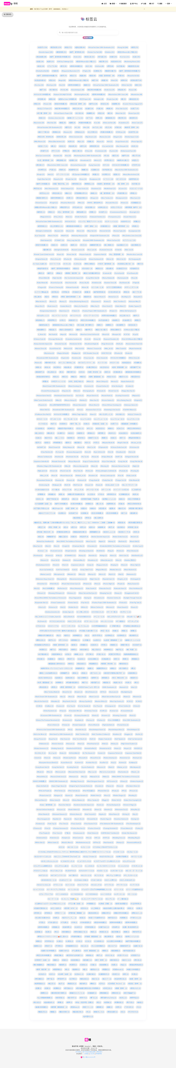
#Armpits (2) (78, 692)
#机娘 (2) (65, 960)
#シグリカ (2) (134, 885)
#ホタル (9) (67, 264)
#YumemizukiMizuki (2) (134, 842)
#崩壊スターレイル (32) (75, 118)
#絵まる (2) (95, 979)
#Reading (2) (132, 795)
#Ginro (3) (113, 555)
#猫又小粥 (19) (77, 151)
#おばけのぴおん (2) (106, 857)
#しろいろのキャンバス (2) (106, 866)
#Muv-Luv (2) (92, 772)
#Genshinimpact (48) (77, 90)
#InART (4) (119, 457)
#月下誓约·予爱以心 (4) (41, 508)
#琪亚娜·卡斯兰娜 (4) (135, 508)
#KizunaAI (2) (83, 758)
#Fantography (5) (88, 391)
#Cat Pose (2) (98, 706)
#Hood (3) (56, 565)
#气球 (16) (52, 170)
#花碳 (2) (47, 988)
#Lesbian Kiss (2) (91, 762)
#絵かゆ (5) (48, 438)
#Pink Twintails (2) (74, 791)
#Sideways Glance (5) (131, 405)
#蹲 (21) (53, 146)
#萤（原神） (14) (123, 184)
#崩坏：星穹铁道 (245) (77, 52)
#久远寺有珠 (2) (136, 904)
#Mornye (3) (92, 574)
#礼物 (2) (134, 974)
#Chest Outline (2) (124, 706)
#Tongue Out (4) (121, 480)
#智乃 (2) (99, 955)
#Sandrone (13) (96, 189)
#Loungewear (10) (134, 231)
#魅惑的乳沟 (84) (133, 66)
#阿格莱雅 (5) (57, 443)
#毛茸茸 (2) (73, 965)
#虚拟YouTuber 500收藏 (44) (67, 99)
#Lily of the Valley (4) (108, 461)
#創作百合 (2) (112, 918)
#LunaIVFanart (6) (55, 348)
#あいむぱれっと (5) (106, 414)
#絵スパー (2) (106, 979)
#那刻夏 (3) (105, 678)
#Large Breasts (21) (122, 141)
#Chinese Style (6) (39, 339)
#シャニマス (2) (39, 889)
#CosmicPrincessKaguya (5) (50, 391)
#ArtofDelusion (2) (91, 692)
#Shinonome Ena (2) (121, 809)
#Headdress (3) (92, 560)
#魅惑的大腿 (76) (110, 71)
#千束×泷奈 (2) (53, 922)
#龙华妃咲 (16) (107, 170)
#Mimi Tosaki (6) (121, 348)
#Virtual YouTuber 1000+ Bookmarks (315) (101, 47)
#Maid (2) (111, 767)
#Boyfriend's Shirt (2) (69, 701)
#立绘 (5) (38, 438)
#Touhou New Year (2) (78, 828)
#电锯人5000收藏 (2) (133, 969)
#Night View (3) (94, 579)
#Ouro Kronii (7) (107, 306)
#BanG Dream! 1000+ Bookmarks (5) (54, 386)
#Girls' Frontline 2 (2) (82, 734)
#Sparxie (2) (67, 819)
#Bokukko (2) (55, 701)
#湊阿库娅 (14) (76, 184)
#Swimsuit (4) (82, 480)
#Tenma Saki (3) (73, 602)
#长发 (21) (62, 146)
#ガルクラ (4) (67, 490)
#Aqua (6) (63, 334)
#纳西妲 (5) (70, 438)
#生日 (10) (83, 245)
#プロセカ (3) (40, 626)
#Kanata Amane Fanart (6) (134, 344)
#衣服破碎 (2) (92, 993)
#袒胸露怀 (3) (64, 673)
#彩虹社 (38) (105, 104)
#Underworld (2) (42, 838)
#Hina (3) (118, 560)
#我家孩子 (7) (73, 320)
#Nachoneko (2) (123, 772)
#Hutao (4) (95, 457)
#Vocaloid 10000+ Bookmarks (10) (93, 240)
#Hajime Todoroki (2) (105, 739)
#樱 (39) (123, 99)
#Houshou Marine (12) (68, 203)
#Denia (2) (95, 715)
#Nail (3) (120, 574)
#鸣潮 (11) (135, 226)
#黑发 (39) (37, 104)
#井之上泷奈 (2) (56, 908)
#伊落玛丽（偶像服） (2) (77, 913)
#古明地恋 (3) (109, 635)
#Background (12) (121, 198)
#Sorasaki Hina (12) (112, 203)
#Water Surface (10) (113, 240)
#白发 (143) (136, 57)
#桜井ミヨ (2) (126, 960)
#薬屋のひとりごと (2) (76, 993)
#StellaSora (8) (96, 283)
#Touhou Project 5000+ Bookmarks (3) (104, 602)
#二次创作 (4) (136, 490)
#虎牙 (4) (74, 527)
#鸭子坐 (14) (38, 189)
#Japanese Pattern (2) (115, 753)
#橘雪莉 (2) (62, 965)
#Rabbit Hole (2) (96, 795)
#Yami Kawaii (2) (108, 842)
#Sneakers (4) (93, 475)
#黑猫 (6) (45, 381)
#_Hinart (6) (42, 334)
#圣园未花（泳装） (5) (100, 424)
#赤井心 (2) (123, 998)
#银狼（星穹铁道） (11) (121, 226)
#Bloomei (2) (137, 697)
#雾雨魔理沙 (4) (95, 532)
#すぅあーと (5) (55, 419)
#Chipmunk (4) (103, 447)
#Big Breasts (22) (90, 137)
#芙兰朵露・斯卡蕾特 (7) (85, 325)
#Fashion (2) (101, 720)
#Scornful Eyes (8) (56, 283)
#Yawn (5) (93, 414)
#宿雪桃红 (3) (75, 640)
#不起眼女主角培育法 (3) (132, 626)
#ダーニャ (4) (106, 490)
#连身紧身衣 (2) (49, 1002)
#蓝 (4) (66, 527)
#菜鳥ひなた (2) (135, 988)
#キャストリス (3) (107, 621)
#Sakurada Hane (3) (120, 588)
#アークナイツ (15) (63, 174)
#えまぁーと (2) (132, 852)
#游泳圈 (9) (109, 268)
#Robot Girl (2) (116, 800)
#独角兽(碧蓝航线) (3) (131, 654)
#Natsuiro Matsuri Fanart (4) (120, 466)
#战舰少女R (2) (64, 951)
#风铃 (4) (136, 532)
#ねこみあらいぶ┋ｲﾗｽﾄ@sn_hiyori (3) (47, 617)
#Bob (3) (48, 546)
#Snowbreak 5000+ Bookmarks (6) (47, 358)
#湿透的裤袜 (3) (57, 654)
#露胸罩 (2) (99, 1007)
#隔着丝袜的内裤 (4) (79, 532)
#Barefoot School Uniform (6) (89, 334)
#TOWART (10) (59, 240)
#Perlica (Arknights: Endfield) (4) (106, 471)
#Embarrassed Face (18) (128, 151)
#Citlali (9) (118, 250)
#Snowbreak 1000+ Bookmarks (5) (63, 410)
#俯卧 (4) (61, 494)
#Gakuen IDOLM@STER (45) (62, 94)
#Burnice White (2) (101, 701)
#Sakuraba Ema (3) (105, 588)
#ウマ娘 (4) (55, 490)
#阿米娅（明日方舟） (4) (45, 532)
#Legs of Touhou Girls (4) (91, 461)
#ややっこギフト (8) (131, 287)
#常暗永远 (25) (79, 132)
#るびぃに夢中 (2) (111, 880)
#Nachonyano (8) (122, 278)
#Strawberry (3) (99, 598)
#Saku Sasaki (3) (91, 588)
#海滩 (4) (93, 508)
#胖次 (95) (63, 66)
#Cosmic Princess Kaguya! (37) (132, 104)
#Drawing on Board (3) (86, 551)
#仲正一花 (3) (105, 631)
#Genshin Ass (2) (81, 730)
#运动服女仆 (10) (122, 245)
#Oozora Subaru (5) (108, 400)
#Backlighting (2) (126, 692)
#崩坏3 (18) (125, 156)
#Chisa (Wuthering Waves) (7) (79, 301)
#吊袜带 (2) (115, 927)
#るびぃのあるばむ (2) (127, 880)
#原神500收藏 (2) (43, 927)
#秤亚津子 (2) (61, 979)
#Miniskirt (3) (71, 574)
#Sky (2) (135, 814)
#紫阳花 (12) (41, 212)
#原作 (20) (83, 146)
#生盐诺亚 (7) (127, 320)
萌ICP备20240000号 (89, 1057)
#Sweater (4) (59, 480)
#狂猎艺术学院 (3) (114, 654)
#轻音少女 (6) (111, 377)
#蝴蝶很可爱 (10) (95, 245)
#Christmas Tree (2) (91, 711)
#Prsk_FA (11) (58, 217)
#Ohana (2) (123, 781)
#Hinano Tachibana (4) (45, 457)
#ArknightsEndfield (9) (61, 250)
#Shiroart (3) (41, 593)
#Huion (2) (117, 748)
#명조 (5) (87, 443)
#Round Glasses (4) (66, 475)
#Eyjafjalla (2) (79, 720)
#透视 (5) (47, 443)
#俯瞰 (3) (133, 631)
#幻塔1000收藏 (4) (76, 504)
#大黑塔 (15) (106, 174)
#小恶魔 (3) (86, 640)
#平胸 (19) (66, 151)
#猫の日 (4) (121, 508)
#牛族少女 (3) (101, 654)
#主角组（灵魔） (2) (105, 904)
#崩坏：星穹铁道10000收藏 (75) (129, 71)
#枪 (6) (61, 372)
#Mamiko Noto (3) (115, 570)
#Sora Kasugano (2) (43, 819)
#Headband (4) (120, 452)
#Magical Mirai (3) (101, 570)
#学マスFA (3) (63, 640)
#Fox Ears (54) (39, 85)
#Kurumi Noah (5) (107, 395)
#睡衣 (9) (41, 273)
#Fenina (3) (120, 551)
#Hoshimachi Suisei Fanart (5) (63, 395)
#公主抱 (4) (91, 494)
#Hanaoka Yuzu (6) (60, 344)
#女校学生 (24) (133, 132)
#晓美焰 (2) (89, 955)
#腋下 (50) (43, 90)
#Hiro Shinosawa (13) (51, 189)
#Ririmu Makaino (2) (78, 800)
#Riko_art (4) (44, 475)
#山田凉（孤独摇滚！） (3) (113, 640)
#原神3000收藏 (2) (131, 922)
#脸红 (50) (138, 85)
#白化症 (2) (42, 974)
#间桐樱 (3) (59, 682)
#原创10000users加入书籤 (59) (78, 80)
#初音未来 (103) (116, 61)
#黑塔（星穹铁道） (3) (67, 687)
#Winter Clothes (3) (97, 607)
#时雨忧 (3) (43, 650)
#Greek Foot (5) (113, 391)
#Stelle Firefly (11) (81, 217)
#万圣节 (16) (136, 165)
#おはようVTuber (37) (44, 109)
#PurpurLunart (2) (45, 795)
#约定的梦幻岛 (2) (120, 979)
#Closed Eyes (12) (41, 203)
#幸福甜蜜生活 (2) (72, 946)
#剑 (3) (87, 635)
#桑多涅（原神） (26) (132, 127)
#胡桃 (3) (113, 668)
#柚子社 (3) (119, 650)
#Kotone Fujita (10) (119, 231)
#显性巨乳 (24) (61, 137)
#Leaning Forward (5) (122, 395)
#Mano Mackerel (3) (130, 570)
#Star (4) (120, 475)
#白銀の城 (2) (91, 974)
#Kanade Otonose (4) (58, 461)
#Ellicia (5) (77, 391)
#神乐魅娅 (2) (39, 979)
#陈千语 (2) (130, 1002)
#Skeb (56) (114, 80)
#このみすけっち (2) (67, 861)
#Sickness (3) (71, 593)
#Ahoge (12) (94, 198)
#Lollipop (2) (133, 762)
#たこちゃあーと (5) (70, 419)
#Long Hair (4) (122, 461)
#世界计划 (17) (109, 160)
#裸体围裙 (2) (104, 993)
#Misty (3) (82, 574)
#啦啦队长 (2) (103, 932)
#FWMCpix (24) (120, 132)
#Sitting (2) (125, 814)
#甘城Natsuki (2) (118, 969)
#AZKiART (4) (41, 447)
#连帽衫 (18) (73, 160)
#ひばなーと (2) (102, 871)
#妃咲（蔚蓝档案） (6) (119, 367)
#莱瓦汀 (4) (41, 527)
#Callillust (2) (49, 706)
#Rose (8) (134, 278)
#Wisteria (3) (110, 607)
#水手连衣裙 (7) (104, 320)
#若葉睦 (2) (57, 988)
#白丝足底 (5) (123, 433)
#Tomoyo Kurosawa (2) (60, 828)
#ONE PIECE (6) (106, 353)
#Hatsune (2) (70, 744)
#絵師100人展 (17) (123, 160)
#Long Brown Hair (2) (42, 767)
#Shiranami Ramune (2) (59, 814)
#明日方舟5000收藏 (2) (43, 955)
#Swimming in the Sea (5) (112, 410)
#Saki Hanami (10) (46, 240)
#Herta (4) (132, 452)
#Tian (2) (47, 828)
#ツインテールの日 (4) (121, 490)
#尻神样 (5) (51, 428)
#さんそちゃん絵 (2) (61, 866)
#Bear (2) (71, 697)
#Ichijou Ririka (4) (107, 457)
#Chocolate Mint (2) (75, 711)
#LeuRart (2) (104, 762)
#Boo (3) (56, 546)
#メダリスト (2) (119, 894)
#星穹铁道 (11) (42, 226)
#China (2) (136, 706)
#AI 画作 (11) (103, 212)
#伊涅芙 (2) (37, 913)
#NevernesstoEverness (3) (78, 579)
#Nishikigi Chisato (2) (77, 781)
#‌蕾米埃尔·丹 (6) (50, 363)
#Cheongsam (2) (110, 706)
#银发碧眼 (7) (41, 330)
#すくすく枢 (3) (112, 612)
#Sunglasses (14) (95, 179)
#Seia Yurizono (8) (70, 283)
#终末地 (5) (81, 438)
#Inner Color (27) (137, 123)
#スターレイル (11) (111, 221)
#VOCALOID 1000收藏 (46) (42, 94)
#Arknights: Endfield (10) (43, 231)
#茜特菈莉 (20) (94, 146)
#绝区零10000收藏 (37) (62, 109)
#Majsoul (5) (136, 395)
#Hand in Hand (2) (57, 744)
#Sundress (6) (76, 358)
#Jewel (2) (38, 758)
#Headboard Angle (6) (91, 344)
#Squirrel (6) (65, 358)
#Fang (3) (110, 551)
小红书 (92, 1054)
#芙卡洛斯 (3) (123, 668)
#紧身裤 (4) (133, 513)
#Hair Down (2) (65, 739)
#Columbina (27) (124, 123)
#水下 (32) (89, 118)
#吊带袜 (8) (65, 292)
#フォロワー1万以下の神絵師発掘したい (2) (96, 889)
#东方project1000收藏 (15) (80, 174)
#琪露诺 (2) (105, 969)
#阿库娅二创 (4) (133, 527)
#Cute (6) (87, 339)
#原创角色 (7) (40, 320)
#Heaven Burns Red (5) (43, 395)
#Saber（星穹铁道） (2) (48, 805)
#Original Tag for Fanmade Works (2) (80, 786)
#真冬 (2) (125, 974)
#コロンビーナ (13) (136, 189)
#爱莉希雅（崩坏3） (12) (133, 207)
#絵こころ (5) (59, 438)
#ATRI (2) (103, 692)
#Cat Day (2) (71, 706)
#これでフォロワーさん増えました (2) (107, 861)
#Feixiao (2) (65, 725)
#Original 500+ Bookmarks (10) (99, 236)
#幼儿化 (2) (84, 946)
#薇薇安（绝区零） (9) (72, 273)
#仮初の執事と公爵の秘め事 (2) (113, 908)
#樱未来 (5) (50, 433)
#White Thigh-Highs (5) (79, 414)
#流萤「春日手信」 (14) (60, 184)
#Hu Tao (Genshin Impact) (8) (74, 278)
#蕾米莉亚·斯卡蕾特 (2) (58, 993)
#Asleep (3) (111, 541)
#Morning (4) (104, 466)
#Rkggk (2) (105, 800)
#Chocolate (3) (92, 546)
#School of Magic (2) (129, 805)
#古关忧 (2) (78, 927)
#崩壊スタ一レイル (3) (132, 640)
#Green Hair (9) (71, 254)
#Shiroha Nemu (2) (75, 814)
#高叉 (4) (40, 537)
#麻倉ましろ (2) (99, 1012)
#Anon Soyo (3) (91, 541)
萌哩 (16, 3)
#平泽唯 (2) (59, 946)
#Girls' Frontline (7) (120, 301)
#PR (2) (124, 791)
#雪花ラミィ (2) (88, 1007)
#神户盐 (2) (50, 979)
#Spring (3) (87, 598)
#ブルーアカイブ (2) (46, 894)
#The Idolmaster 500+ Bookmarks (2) (111, 824)
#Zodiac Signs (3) (68, 612)
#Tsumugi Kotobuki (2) (110, 828)
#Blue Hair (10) (91, 231)
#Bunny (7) (62, 301)
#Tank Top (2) (52, 824)
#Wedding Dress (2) (119, 838)
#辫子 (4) (111, 527)
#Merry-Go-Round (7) (80, 306)
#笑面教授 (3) (93, 664)
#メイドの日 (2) (106, 894)
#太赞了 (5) (114, 424)
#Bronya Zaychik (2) (85, 701)
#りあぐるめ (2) (96, 880)
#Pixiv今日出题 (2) (89, 791)
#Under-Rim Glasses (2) (129, 833)
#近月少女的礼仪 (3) (45, 678)
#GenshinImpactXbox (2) (116, 730)
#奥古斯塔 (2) (108, 937)
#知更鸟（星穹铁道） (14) (105, 184)
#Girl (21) (109, 141)
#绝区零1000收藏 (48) (94, 90)
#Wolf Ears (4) (77, 485)
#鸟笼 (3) (128, 682)
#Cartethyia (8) (119, 273)
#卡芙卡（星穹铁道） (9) (106, 264)
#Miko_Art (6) (108, 348)
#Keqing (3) (114, 565)
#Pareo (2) (120, 786)
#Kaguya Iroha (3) (102, 565)
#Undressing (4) (44, 485)
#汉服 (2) (93, 965)
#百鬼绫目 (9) (134, 268)
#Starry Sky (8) (84, 283)
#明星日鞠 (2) (58, 955)
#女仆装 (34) (79, 113)
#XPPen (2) (96, 842)
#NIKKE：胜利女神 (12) (94, 203)
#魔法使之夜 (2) (78, 1012)
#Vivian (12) (124, 203)
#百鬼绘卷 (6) (117, 372)
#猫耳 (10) (73, 245)
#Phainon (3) (87, 584)
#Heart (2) (81, 744)
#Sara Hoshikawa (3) (135, 588)
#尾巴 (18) (115, 156)
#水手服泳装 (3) (43, 654)
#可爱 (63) (121, 76)
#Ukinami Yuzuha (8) (72, 287)
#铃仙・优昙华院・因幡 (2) (84, 1002)
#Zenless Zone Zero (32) (56, 118)
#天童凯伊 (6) (78, 367)
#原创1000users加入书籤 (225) (127, 52)
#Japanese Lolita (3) (77, 565)
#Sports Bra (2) (79, 819)
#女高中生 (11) (125, 221)
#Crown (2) (67, 715)
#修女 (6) (47, 367)
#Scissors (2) (61, 809)
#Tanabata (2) (40, 824)
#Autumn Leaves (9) (78, 250)
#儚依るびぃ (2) (137, 913)
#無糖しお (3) (78, 654)
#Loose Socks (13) (82, 189)
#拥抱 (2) (105, 951)
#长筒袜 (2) (107, 1002)
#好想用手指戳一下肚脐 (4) (90, 499)
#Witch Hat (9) (121, 259)
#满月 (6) (107, 372)
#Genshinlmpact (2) (133, 730)
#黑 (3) (136, 682)
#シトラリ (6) (102, 363)
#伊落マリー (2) (60, 913)
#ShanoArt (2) (87, 809)
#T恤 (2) (67, 833)
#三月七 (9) (77, 264)
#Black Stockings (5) (74, 386)
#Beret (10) (80, 231)
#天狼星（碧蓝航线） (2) (93, 937)
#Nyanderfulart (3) (108, 579)
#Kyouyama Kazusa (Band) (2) (48, 762)
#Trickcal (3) (123, 602)
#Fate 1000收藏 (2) (114, 720)
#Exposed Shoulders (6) (111, 339)
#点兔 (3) (68, 654)
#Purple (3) (121, 584)
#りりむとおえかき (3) (57, 621)
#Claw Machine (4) (46, 452)
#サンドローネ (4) (92, 490)
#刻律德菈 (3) (77, 635)
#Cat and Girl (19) (107, 146)
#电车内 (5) (112, 433)
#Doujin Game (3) (70, 551)
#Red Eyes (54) (51, 85)
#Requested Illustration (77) (70, 71)
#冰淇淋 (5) (63, 424)
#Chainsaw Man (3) (78, 546)
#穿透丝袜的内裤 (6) (43, 377)
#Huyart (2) (127, 748)
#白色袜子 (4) (73, 513)
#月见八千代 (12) (116, 207)
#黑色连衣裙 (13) (81, 198)
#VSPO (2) (106, 838)
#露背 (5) (68, 443)
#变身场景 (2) (67, 927)
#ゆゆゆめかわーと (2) (48, 880)
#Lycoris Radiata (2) (88, 767)
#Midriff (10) (64, 236)
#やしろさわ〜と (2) (130, 875)
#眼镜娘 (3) (135, 659)
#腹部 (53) (87, 85)
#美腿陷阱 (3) (80, 668)
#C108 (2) (39, 706)
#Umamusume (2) (78, 833)
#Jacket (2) (101, 753)
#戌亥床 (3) (94, 645)
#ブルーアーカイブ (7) (91, 316)
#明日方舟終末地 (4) (134, 504)
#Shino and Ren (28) (109, 123)
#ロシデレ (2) (110, 899)
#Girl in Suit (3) (123, 555)
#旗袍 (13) (93, 193)
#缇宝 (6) (65, 377)
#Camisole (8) (107, 273)
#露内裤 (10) (47, 250)
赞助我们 (99, 1052)
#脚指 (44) (52, 99)
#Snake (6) (128, 353)
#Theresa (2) (37, 828)
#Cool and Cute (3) (56, 551)
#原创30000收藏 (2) (100, 922)
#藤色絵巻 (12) (81, 212)
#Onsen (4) (53, 471)
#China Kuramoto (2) (50, 711)
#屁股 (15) (116, 174)
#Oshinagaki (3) (135, 579)
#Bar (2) (62, 697)
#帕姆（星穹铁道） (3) (60, 645)
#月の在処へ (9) (87, 268)
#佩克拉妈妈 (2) (93, 913)
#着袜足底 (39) (134, 99)
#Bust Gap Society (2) (117, 701)
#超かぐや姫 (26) (43, 132)
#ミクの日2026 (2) (91, 894)
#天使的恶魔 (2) (76, 937)
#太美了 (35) (135, 109)
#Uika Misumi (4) (134, 480)
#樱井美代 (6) (71, 372)
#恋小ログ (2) (112, 946)
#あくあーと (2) (73, 847)
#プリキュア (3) (133, 621)
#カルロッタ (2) (96, 885)
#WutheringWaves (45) (82, 94)
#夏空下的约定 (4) (52, 499)
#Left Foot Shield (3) (62, 570)
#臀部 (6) (83, 377)
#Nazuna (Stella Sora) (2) (58, 777)
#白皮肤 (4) (62, 513)
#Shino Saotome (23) (75, 137)
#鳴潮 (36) (109, 109)
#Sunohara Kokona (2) (121, 819)
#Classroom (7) (96, 301)
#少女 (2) (88, 941)
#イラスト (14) (108, 179)
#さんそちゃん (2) (129, 861)
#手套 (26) (118, 127)
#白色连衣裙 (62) (40, 80)
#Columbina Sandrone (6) (73, 339)
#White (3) (84, 607)
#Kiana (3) (124, 565)
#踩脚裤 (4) (101, 527)
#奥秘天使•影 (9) (42, 268)
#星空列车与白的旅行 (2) (74, 955)
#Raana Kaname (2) (81, 795)
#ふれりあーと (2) (117, 871)
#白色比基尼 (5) (136, 433)
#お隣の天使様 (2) (122, 857)
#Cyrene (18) (114, 151)
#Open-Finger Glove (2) (59, 786)
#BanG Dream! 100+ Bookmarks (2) (46, 697)
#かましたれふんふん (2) (49, 861)
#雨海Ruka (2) (74, 1007)
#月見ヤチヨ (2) (122, 955)
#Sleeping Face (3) (105, 593)
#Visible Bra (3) (73, 607)
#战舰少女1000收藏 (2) (48, 951)
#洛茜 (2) (114, 965)
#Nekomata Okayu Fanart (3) (45, 579)
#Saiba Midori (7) (120, 306)
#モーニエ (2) (132, 894)
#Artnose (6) (73, 334)
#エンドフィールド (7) (59, 316)
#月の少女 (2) (109, 955)
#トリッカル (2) (73, 889)
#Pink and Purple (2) (45, 791)
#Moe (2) (49, 772)
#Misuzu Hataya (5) (70, 400)
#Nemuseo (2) (73, 777)
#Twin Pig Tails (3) (135, 602)
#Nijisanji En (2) (94, 777)
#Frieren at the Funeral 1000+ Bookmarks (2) (51, 730)
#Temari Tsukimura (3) (58, 602)
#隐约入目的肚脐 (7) (66, 330)
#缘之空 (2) (51, 984)
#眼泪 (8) (126, 292)
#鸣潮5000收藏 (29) (85, 123)
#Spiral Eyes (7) (64, 311)
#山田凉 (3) (97, 640)
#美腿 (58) (104, 80)
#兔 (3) (59, 635)
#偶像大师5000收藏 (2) (121, 913)
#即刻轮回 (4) (111, 494)
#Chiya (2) (63, 711)
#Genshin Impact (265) (46, 52)
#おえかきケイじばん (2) (42, 857)
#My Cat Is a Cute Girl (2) (107, 772)
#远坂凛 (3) (58, 678)
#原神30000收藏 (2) (116, 922)
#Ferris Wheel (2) (94, 725)
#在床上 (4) (39, 499)
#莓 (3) (133, 668)
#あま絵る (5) (120, 414)
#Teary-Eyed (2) (76, 824)
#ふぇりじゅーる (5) (117, 419)
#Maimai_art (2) (122, 767)
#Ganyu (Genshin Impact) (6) (43, 344)
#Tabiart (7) (75, 311)
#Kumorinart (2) (125, 758)
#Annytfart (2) (67, 692)
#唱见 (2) (93, 932)
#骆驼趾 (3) (106, 682)
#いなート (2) (85, 847)
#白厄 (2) (52, 974)
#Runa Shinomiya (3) (76, 588)
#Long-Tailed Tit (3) (86, 570)
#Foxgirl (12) (54, 203)
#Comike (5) (129, 386)
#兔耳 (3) (67, 635)
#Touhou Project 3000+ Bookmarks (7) (94, 311)
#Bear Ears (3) (37, 546)
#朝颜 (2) (56, 960)
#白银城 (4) (84, 513)
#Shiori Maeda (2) (43, 814)
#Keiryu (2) (56, 758)
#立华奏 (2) (73, 979)
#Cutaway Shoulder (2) (82, 715)
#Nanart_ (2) (135, 772)
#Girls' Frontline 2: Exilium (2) (101, 734)
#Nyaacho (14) (58, 179)
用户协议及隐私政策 (89, 1052)
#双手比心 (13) (44, 193)
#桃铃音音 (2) (114, 960)
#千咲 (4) (101, 494)
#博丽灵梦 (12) (64, 207)
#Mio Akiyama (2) (135, 767)
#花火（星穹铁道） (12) (65, 212)
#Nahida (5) (83, 400)
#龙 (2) (123, 1012)
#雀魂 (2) (140, 1002)
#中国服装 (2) (91, 904)
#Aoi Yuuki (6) (53, 334)
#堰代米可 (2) (136, 932)
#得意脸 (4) (89, 504)
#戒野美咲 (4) (111, 504)
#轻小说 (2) (37, 1002)
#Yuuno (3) (134, 607)
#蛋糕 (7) (99, 325)
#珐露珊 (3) (51, 659)
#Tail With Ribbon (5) (129, 410)
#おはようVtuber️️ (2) (89, 857)
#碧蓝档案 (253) (61, 52)
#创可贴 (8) (55, 292)
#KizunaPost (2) (95, 758)
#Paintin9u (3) (54, 584)
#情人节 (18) (136, 156)
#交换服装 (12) (136, 203)
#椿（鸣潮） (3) (131, 650)
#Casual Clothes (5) (102, 386)
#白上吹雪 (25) (92, 132)
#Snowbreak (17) (85, 160)
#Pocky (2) (115, 791)
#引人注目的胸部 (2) (98, 946)
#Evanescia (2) (67, 720)
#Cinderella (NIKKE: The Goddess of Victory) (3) (115, 546)
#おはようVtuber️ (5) (134, 414)
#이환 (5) (96, 443)
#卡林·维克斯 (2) (85, 922)
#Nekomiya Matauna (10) (79, 236)
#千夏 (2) (42, 922)
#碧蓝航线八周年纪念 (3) (56, 664)
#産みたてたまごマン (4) (47, 513)
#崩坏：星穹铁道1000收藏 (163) (60, 57)
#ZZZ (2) (61, 847)
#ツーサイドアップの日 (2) (56, 889)
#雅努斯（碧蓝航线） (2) (59, 1007)
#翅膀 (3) (90, 668)
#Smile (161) (77, 57)
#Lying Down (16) (94, 165)
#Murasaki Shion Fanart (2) (76, 772)
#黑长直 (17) (40, 165)
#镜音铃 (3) (134, 678)
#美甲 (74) (63, 76)
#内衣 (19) (134, 146)
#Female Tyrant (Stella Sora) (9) (44, 254)
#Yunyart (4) (89, 485)
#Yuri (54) (62, 85)
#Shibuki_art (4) (80, 475)
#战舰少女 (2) (138, 946)
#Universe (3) (53, 607)
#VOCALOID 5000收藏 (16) (120, 165)
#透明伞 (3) (94, 678)
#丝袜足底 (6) (126, 363)
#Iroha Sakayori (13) (67, 189)
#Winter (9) (109, 259)
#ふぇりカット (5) (133, 419)
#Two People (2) (44, 833)
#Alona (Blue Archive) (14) (131, 174)
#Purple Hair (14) (71, 179)
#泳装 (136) (40, 61)
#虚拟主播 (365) (80, 47)
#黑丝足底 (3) (43, 687)
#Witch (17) (97, 160)
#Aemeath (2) (123, 687)
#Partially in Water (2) (133, 786)
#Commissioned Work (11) (118, 212)
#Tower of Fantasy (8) (56, 287)
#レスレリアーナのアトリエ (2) (92, 899)
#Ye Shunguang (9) (134, 259)
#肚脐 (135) (50, 61)
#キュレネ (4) (79, 490)
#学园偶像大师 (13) (81, 193)
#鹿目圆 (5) (77, 443)
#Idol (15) (50, 174)
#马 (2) (139, 1007)
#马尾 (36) (100, 109)
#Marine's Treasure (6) (94, 348)
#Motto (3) (102, 574)
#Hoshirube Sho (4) (72, 457)
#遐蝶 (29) (72, 123)
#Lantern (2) (79, 762)
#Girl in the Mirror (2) (40, 734)
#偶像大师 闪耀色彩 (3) (45, 635)
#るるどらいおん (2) (43, 885)
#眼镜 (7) (137, 320)
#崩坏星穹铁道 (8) (99, 292)
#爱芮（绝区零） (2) (43, 969)
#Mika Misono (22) (39, 141)
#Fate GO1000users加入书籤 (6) (132, 339)
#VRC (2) (97, 838)
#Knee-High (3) (135, 565)
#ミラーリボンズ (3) (68, 626)
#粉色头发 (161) (89, 57)
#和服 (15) (95, 174)
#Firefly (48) (64, 90)
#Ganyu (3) (82, 555)
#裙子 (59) (95, 80)
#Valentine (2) (54, 838)
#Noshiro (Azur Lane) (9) (134, 254)
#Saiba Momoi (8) (42, 283)
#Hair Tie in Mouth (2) (79, 739)
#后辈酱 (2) (38, 932)
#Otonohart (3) (42, 584)
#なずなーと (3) (125, 612)
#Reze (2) (66, 800)
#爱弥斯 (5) (101, 433)
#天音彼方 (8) (76, 292)
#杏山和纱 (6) (51, 372)
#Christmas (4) (134, 447)
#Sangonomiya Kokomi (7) (48, 311)
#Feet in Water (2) (53, 725)
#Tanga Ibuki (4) (94, 480)
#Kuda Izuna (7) (52, 306)
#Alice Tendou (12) (107, 198)
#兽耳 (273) (134, 47)
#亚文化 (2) (84, 908)
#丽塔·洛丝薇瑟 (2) (121, 904)
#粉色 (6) (56, 377)
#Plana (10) (115, 236)
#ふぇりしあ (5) (86, 419)
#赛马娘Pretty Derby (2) (108, 998)
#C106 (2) (139, 701)
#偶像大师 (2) (106, 913)
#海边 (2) (123, 965)
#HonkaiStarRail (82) (42, 71)
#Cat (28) (97, 123)
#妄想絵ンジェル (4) (109, 499)
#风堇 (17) (135, 160)
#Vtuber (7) (113, 311)
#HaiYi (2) (92, 739)
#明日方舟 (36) (77, 109)
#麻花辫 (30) (133, 118)
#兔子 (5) (53, 424)
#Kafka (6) (119, 344)
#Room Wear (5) (94, 405)
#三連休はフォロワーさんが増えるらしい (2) (50, 904)
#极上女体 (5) (39, 433)
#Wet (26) (86, 127)
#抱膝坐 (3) (113, 645)
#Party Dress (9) (56, 259)
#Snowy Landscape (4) (108, 475)
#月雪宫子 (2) (135, 955)
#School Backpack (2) (113, 805)
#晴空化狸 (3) (63, 650)
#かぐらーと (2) (136, 857)
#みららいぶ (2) (86, 875)
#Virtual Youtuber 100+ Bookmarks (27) (49, 127)
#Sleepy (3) (118, 593)
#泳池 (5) (71, 433)
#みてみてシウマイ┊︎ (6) (86, 363)
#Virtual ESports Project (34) (63, 113)
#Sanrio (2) (100, 805)
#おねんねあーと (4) (112, 485)
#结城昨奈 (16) (73, 170)
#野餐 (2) (60, 1002)
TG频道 (86, 1054)
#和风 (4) (135, 494)
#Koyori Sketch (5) (92, 395)
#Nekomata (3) (131, 574)
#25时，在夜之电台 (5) (76, 381)
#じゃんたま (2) (123, 866)
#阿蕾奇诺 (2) (118, 1002)
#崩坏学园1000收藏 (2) (133, 941)
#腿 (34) (109, 113)
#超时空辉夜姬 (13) (57, 198)
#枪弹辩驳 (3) (108, 650)
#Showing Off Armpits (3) (56, 593)
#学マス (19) (56, 151)
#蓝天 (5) (38, 443)
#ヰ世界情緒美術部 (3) (99, 626)
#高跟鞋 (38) (116, 104)
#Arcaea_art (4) (136, 443)
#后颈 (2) (48, 932)
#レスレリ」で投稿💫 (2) (70, 899)
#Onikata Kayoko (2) (136, 781)
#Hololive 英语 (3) (130, 560)
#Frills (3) (59, 555)
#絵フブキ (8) (137, 292)
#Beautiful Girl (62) (133, 76)
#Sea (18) (68, 156)
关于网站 (78, 1052)
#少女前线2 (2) (99, 941)
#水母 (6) (82, 372)
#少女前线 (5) (39, 428)
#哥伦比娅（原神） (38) (78, 104)
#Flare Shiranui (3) (132, 551)
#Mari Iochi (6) (79, 348)
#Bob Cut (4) (91, 447)
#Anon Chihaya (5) (102, 381)
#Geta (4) (88, 452)
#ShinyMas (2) (135, 809)
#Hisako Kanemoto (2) (41, 748)
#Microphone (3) (59, 574)
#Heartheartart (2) (93, 744)
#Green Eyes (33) (134, 113)
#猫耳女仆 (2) (94, 969)
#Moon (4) (94, 466)
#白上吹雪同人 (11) (56, 226)
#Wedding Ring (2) (134, 838)
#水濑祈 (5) (61, 433)
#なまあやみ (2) (70, 871)
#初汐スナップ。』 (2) (69, 918)
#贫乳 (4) (83, 527)
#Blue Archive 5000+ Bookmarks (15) (126, 170)
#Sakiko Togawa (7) (135, 306)
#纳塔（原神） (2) (135, 979)
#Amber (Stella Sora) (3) (120, 537)
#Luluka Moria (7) (65, 306)
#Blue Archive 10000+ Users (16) (57, 165)
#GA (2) (70, 730)
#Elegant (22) (117, 137)
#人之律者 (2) (95, 908)
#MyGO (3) (112, 574)
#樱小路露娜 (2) (38, 965)
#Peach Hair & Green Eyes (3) (71, 584)
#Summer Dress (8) (110, 283)
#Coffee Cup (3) (138, 546)
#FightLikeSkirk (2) (108, 725)
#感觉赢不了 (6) (135, 367)
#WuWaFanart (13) (110, 189)
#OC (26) (77, 127)
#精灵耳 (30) (122, 118)
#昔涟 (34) (101, 113)
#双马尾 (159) (102, 57)
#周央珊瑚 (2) (66, 932)
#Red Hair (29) (51, 123)
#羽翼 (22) (90, 141)
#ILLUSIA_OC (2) (40, 753)
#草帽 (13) (133, 193)
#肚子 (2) (61, 984)
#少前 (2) (79, 941)
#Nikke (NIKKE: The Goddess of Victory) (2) (125, 777)
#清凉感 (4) (102, 508)
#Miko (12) (81, 203)
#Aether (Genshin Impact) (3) (100, 537)
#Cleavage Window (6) (55, 339)
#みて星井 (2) (73, 875)
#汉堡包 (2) (83, 965)
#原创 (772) (68, 47)
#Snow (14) (82, 179)
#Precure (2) (133, 791)
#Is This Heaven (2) (89, 753)
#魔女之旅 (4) (63, 537)
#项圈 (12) (92, 212)
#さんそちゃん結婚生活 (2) (43, 866)
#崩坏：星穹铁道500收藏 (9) (60, 268)
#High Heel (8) (57, 278)
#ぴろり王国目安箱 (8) (114, 287)
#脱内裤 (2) (83, 984)
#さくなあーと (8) (97, 287)
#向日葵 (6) (57, 367)
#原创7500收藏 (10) (42, 245)
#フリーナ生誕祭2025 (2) (134, 889)
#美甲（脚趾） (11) (91, 226)
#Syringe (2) (135, 819)
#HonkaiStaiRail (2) (90, 748)
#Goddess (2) (117, 734)
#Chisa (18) (88, 151)
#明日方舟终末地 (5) (134, 428)
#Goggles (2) (128, 734)
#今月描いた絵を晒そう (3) (88, 631)
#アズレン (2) (58, 885)
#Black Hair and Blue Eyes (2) (111, 697)
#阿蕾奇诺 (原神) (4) (63, 532)
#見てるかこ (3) (95, 673)
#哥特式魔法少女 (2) (80, 932)
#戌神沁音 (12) (103, 207)
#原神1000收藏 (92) (76, 66)
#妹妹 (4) (122, 499)
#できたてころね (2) (40, 871)
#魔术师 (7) (88, 330)
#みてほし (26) (97, 127)
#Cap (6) (135, 334)
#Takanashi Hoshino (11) (97, 217)
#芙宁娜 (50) (53, 90)
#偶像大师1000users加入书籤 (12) (46, 207)
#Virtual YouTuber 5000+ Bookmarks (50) (105, 85)
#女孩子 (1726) (42, 47)
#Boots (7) (53, 301)
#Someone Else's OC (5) (93, 410)
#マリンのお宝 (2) (62, 894)
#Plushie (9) (67, 259)
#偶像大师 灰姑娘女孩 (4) (76, 494)
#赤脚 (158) (113, 57)
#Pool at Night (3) (108, 584)
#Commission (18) (100, 151)
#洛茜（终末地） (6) (94, 372)
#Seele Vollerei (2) (74, 809)
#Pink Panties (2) (59, 791)
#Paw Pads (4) (78, 471)
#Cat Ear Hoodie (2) (84, 706)
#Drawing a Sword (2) (119, 715)
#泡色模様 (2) (103, 965)
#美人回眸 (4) (98, 518)
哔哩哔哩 (99, 1054)
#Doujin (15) (40, 174)
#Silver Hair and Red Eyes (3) (88, 593)
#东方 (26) (108, 127)
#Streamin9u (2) (92, 819)
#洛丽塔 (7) (115, 320)
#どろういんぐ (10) (129, 240)
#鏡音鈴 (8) (87, 297)
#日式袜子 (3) (137, 645)
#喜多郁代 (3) (133, 635)
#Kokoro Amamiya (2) (110, 758)
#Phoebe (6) (118, 353)
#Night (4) (136, 466)
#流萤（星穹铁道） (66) (106, 76)
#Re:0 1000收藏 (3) (48, 588)
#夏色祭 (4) (65, 499)
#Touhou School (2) (94, 828)
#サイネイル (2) (122, 885)
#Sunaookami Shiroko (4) (44, 480)
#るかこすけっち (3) (74, 621)
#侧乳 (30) (99, 118)
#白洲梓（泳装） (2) (64, 974)
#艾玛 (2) (102, 984)
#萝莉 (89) (110, 66)
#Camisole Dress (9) (106, 250)
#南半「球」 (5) (75, 424)
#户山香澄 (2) (76, 951)
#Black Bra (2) (81, 697)
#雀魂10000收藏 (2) (41, 1007)
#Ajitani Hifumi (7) (99, 297)
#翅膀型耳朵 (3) (102, 668)
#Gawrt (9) (60, 254)
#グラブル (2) (109, 885)
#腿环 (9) (50, 273)
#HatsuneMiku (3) (79, 560)
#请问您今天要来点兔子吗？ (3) (114, 673)
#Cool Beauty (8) (132, 273)
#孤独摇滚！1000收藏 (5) (129, 424)
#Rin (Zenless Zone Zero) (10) (131, 236)
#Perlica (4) (89, 471)
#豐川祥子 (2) (72, 998)
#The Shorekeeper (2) (133, 824)
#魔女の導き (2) (64, 1012)
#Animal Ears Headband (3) (45, 541)
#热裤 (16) (62, 170)
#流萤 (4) (84, 508)
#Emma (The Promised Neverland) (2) (47, 720)
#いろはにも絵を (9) (40, 264)
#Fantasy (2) (90, 720)
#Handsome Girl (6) (75, 344)
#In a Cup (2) (52, 753)
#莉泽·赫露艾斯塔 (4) (135, 523)
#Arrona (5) (114, 381)
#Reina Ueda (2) (55, 800)
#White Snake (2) (53, 842)
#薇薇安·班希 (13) (41, 198)
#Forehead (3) (38, 555)
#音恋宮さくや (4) (124, 532)
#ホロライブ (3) (53, 626)
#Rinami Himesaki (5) (79, 405)
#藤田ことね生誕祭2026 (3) (48, 673)
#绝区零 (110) (103, 61)
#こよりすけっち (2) (84, 861)
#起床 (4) (92, 527)
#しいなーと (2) (77, 866)
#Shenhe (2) (108, 809)
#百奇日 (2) (115, 974)
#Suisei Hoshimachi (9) (96, 259)
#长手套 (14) (136, 184)
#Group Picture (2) (40, 739)
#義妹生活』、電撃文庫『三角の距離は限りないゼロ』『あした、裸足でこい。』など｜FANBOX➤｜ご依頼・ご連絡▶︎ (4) (74, 523)
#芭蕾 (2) (38, 988)
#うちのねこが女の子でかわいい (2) (105, 847)
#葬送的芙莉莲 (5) (134, 438)
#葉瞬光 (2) (44, 993)
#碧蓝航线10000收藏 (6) (133, 372)
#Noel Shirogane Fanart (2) (95, 781)
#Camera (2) (60, 706)
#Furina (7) (107, 301)
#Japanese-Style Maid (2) (133, 753)
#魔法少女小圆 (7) (101, 330)
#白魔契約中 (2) (104, 974)
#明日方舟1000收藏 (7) (88, 320)
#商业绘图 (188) (41, 57)
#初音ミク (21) (43, 146)
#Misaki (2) (40, 772)
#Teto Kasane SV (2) (90, 824)
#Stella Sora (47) (109, 90)
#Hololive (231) (109, 52)
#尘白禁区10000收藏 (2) (114, 941)
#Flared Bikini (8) (44, 278)
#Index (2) (63, 753)
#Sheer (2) (98, 809)
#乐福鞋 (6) (137, 363)
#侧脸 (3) (124, 631)
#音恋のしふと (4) (109, 532)
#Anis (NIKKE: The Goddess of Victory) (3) (70, 541)
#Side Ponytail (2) (90, 814)
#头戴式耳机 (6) (91, 367)
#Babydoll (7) (138, 297)
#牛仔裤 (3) (89, 654)
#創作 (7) (136, 316)
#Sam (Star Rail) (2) (64, 805)
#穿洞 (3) (71, 664)
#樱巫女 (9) (99, 268)
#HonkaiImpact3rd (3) (43, 565)
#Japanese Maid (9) (100, 254)
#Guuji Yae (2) (53, 739)
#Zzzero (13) (123, 189)
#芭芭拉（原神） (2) (134, 984)
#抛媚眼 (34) (91, 113)
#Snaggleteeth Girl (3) (132, 593)
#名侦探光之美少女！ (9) (126, 264)
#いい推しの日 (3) (83, 612)
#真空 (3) (116, 659)
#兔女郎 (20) (73, 146)
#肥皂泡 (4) (121, 523)
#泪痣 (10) (54, 245)
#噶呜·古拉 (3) (40, 640)
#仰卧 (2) (130, 908)
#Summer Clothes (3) (113, 598)
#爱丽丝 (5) (91, 433)
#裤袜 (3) (75, 673)
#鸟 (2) (88, 1012)
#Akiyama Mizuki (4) (108, 443)
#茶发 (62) (52, 80)
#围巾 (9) (140, 264)
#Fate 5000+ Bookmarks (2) (131, 720)
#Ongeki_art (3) (122, 579)
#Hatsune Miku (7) (134, 301)
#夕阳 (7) (62, 320)
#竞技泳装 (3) (81, 664)
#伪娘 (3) (115, 631)
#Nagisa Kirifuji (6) (63, 353)
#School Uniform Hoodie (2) (45, 809)
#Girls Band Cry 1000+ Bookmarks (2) (61, 734)
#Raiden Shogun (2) (119, 795)
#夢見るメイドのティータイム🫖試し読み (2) (52, 937)
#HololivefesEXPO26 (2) (74, 748)
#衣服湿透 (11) (105, 226)
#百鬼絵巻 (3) (106, 659)
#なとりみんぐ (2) (56, 871)
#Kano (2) (47, 758)
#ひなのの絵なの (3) (84, 617)
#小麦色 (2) (69, 941)
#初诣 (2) (82, 918)
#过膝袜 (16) (95, 170)
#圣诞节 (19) (44, 151)
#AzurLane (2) (113, 692)
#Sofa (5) (80, 410)
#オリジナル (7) (75, 316)
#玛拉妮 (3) (40, 659)
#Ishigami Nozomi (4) (131, 457)
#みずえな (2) (43, 875)
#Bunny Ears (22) (105, 137)
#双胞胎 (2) (55, 927)
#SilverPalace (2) (114, 814)
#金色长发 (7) (132, 325)
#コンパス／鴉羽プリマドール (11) (90, 221)
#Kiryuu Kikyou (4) (74, 461)
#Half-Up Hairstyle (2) (135, 739)
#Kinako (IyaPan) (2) (69, 758)
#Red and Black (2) (41, 800)
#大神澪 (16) (42, 170)
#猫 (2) (85, 969)
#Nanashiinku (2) (42, 777)
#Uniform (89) (99, 66)
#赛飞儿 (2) (93, 998)
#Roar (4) (54, 475)
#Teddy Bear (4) (107, 480)
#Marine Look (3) (45, 574)
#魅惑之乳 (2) (42, 1012)
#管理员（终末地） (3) (108, 664)
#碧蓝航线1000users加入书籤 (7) (63, 325)
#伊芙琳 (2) (48, 913)
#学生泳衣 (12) (77, 207)
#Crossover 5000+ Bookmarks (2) (51, 715)
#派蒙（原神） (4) (72, 508)
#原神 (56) (124, 80)
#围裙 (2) (126, 932)
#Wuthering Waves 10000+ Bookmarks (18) (87, 156)
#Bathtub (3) (122, 541)
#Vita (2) (88, 838)
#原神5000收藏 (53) (74, 85)
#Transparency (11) (114, 217)
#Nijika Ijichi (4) (42, 471)
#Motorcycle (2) (60, 772)
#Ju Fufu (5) (80, 395)
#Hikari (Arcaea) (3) (106, 560)
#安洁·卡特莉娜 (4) (134, 499)
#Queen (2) (68, 795)
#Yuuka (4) (99, 485)
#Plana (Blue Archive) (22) (57, 141)
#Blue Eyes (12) (135, 198)
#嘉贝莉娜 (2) (115, 932)
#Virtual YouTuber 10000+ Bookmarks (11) (49, 221)
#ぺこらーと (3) (99, 617)
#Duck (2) (132, 715)
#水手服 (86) (121, 66)
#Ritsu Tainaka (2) (93, 800)
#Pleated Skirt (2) (103, 791)
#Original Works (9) (41, 259)
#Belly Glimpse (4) (68, 447)
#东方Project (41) (85, 99)
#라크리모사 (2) (133, 1012)
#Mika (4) (67, 466)
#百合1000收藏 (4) (97, 513)
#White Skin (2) (40, 842)
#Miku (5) (58, 400)
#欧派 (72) (73, 76)
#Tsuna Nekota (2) (126, 828)
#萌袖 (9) (59, 273)
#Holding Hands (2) (57, 748)
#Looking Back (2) (72, 767)
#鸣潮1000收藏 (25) (106, 132)
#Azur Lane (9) (91, 250)
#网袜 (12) (51, 212)
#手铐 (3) (104, 645)
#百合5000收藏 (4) (112, 513)
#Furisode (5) (101, 391)
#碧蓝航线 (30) (110, 118)
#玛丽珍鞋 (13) (122, 193)
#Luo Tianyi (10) (40, 236)
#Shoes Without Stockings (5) (111, 405)
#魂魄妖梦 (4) (51, 537)
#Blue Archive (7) (41, 301)
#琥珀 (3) (61, 659)
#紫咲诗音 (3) (123, 664)
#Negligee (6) (76, 353)
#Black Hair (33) (120, 113)
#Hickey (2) (114, 744)
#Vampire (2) (66, 838)
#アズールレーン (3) (91, 621)
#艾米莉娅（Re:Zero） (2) (116, 984)
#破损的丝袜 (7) (44, 325)
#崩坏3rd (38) (93, 104)
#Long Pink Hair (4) (136, 461)
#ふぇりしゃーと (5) (100, 419)
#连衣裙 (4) (121, 527)
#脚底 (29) (62, 123)
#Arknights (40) (98, 99)
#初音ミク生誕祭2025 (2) (97, 918)
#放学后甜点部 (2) (129, 951)
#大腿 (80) (55, 71)
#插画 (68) (83, 76)
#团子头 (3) (52, 640)
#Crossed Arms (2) (126, 711)
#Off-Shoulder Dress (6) (90, 353)
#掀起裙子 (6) (39, 372)
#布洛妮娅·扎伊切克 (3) (42, 645)
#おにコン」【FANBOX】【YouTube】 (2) (67, 857)
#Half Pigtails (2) (120, 739)
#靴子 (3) (85, 682)
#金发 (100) (40, 66)
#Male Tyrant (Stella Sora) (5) (43, 400)
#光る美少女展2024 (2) (42, 918)
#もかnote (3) (42, 621)
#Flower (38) (47, 104)
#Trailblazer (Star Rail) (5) (43, 414)
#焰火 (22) (81, 141)
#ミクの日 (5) (43, 424)
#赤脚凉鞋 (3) (132, 673)
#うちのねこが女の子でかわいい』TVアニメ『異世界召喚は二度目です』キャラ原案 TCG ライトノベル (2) (74, 852)
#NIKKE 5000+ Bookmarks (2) (58, 781)
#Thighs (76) (86, 71)
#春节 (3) (53, 650)
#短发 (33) (42, 118)
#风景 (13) (70, 198)
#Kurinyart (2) (137, 758)
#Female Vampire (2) (79, 725)
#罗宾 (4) (88, 518)
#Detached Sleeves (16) (78, 165)
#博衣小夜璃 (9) (89, 264)
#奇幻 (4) (75, 499)
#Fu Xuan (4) (59, 452)
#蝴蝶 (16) (84, 170)
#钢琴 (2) (69, 1002)
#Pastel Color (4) (65, 471)
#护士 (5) (90, 428)
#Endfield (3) (100, 551)
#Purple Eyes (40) (112, 99)
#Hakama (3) (66, 560)
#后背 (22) (71, 141)
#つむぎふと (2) (137, 866)
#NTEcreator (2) (112, 781)
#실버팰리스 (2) (88, 1016)
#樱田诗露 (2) (51, 965)
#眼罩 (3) (125, 659)
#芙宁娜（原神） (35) (44, 113)
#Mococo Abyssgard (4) (80, 466)
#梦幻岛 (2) (137, 960)
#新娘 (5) (111, 428)
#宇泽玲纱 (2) (49, 941)
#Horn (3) (65, 565)
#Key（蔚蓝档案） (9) (116, 254)
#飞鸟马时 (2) (129, 1007)
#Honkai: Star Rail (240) (95, 52)
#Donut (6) (97, 339)
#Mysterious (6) (49, 353)
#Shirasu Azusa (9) (80, 259)
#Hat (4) (110, 452)
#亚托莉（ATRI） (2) (70, 908)
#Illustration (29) (39, 123)
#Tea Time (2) (63, 824)
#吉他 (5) (86, 424)
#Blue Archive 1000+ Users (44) (118, 94)
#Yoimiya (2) (120, 842)
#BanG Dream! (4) (54, 447)
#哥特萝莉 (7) (52, 320)
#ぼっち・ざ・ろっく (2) (134, 871)
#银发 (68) (92, 76)
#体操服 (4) (51, 494)
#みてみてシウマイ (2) (58, 875)
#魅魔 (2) (53, 1012)
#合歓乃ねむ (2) (104, 927)
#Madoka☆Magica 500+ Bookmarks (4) (49, 466)
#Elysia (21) (100, 141)
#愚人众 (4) (99, 504)
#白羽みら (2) (79, 974)
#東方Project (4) (57, 508)
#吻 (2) (56, 932)
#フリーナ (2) (118, 889)
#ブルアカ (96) (52, 66)
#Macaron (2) (101, 767)
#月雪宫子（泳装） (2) (42, 960)
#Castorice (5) (88, 386)
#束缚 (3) (74, 650)
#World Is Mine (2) (67, 842)
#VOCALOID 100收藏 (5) (61, 414)
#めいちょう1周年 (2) (114, 875)
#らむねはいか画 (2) (81, 880)
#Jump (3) (90, 565)
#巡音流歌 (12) (90, 207)
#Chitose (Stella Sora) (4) (118, 447)
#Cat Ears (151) (124, 57)
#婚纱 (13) (68, 193)
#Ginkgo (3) (103, 555)
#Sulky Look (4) (131, 475)
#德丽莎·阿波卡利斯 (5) (65, 428)
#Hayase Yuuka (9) (85, 254)
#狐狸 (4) (112, 508)
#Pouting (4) (134, 471)
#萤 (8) (47, 297)
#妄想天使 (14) (133, 179)
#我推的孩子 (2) (125, 946)
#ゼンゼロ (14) (121, 179)
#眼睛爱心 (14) (89, 184)
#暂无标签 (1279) (55, 47)
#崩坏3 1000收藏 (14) (43, 184)
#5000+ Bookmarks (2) (109, 687)
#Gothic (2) (139, 734)
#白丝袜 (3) (81, 659)
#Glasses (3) (44, 560)
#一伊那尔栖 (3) (115, 626)
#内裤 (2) (56, 918)
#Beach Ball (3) (134, 541)
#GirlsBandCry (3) (137, 555)
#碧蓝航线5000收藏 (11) (73, 226)
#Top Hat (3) (85, 602)
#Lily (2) (113, 762)
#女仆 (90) (89, 66)
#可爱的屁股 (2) (90, 927)
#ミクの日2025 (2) (77, 894)
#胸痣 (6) (74, 377)
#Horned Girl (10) (105, 231)
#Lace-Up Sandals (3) (46, 570)
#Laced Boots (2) (66, 762)
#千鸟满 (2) (64, 922)
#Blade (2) (126, 697)
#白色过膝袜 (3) (93, 659)
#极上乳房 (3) (96, 650)
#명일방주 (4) (84, 537)
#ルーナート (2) (53, 899)
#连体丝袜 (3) (70, 678)
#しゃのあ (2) (89, 866)
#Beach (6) (105, 334)
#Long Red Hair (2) (58, 767)
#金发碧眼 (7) (120, 325)
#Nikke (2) (106, 777)
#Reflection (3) (62, 588)
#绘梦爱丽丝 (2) (40, 984)
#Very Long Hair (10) (73, 240)
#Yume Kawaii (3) (122, 607)
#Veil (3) (62, 607)
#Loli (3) (74, 570)
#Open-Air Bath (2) (42, 786)
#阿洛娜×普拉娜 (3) (72, 682)
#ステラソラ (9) (55, 264)
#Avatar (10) (70, 231)
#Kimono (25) (68, 132)
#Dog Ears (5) (66, 391)
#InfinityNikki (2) (74, 753)
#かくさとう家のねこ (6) (67, 363)
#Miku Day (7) (95, 306)
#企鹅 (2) (139, 908)
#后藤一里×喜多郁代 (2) (130, 927)
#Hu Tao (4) (85, 457)
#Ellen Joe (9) (129, 250)
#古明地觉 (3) (121, 635)
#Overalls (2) (99, 786)
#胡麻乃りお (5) (93, 438)
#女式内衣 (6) (104, 367)
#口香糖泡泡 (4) (124, 494)
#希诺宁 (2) (48, 946)
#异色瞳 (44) (42, 99)
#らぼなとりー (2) (65, 880)
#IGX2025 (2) (138, 748)
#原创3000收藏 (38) (60, 104)
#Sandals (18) (58, 156)
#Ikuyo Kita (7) (39, 306)
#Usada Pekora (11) (130, 217)
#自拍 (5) (113, 438)
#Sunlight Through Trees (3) (132, 598)
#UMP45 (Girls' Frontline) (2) (110, 833)
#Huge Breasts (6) (107, 344)
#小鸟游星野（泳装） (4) (43, 504)
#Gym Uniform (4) (99, 452)
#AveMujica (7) (126, 297)
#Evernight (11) (134, 212)
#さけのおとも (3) (98, 612)
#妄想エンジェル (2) (132, 937)
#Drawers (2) (106, 715)
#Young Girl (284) (123, 47)
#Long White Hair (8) (92, 278)
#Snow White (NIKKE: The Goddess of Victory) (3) (50, 598)
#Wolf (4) (67, 485)
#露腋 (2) (109, 1007)
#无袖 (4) (121, 504)
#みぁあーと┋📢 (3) (134, 617)
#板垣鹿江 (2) (87, 960)
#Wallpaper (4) (56, 485)
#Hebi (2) (105, 744)
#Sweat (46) (132, 90)
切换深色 (8, 14)
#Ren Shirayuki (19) (122, 146)
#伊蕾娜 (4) (41, 494)
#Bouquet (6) (116, 334)
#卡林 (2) (74, 922)
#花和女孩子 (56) (135, 80)
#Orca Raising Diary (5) (124, 400)
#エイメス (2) (70, 885)
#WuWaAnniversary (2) (83, 842)
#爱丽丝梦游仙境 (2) (136, 965)
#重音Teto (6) (123, 377)
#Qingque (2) (58, 795)
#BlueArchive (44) (136, 94)
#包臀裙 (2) (123, 918)
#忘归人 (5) (80, 428)
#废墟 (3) (74, 645)
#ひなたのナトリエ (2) (86, 871)
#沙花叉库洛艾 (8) (114, 292)
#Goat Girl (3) (55, 560)
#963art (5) (90, 381)
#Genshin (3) (93, 555)
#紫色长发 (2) (84, 979)
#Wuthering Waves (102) (132, 61)
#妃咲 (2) (119, 937)
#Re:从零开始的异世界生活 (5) (60, 405)
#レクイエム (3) (83, 626)
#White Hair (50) (127, 85)
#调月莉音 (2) (60, 998)
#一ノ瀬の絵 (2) (123, 899)
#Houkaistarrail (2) (105, 748)
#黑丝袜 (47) (122, 90)
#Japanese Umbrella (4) (41, 461)
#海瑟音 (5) (80, 433)
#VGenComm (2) (78, 838)
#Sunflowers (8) (124, 283)
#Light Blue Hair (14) (44, 179)
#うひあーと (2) (119, 852)
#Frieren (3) (49, 555)
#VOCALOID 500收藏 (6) (118, 358)
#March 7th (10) (53, 236)
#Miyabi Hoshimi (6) (135, 348)
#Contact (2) (114, 711)
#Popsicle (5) (42, 405)
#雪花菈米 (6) (135, 377)
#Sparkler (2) (57, 819)
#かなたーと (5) (42, 419)
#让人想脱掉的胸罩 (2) (44, 998)
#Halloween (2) (44, 744)
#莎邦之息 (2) (107, 988)
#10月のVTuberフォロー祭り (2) (88, 687)
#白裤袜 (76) (98, 71)
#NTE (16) (106, 165)
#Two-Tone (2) (57, 833)
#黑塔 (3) (54, 687)
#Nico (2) (84, 777)
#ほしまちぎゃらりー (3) (115, 617)
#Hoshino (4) (59, 457)
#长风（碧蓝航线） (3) (44, 682)
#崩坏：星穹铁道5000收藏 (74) (47, 76)
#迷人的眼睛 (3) (83, 678)
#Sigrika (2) (102, 814)
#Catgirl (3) (65, 546)
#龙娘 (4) (73, 537)
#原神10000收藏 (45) (98, 94)
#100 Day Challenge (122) (65, 61)
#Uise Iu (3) (42, 607)
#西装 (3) (84, 673)
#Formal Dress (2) (122, 725)
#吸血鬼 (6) (67, 367)
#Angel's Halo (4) (123, 443)
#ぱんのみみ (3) (69, 617)
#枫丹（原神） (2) (101, 960)
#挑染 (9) (76, 268)
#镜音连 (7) (52, 330)
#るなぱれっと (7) (43, 316)
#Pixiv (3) (97, 584)
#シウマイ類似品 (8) (41, 292)
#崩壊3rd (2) (38, 946)
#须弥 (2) (118, 1007)
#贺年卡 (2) (83, 998)
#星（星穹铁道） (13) (107, 193)
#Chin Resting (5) (117, 386)
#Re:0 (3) (36, 588)
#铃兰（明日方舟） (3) (119, 678)
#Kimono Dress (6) (40, 348)
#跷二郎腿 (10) (109, 245)
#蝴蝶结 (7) (109, 325)
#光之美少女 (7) (125, 316)
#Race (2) (107, 795)
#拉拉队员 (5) (100, 428)
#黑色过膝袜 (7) (116, 330)
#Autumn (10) (59, 231)
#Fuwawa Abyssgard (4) (74, 452)
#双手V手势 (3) (97, 635)
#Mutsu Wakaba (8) (108, 278)
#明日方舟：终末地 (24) (45, 137)
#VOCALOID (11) (70, 221)
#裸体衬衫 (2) (116, 993)
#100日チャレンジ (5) (58, 381)
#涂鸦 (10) (64, 245)
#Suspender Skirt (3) (41, 602)
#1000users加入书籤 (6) (131, 330)
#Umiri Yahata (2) (93, 833)
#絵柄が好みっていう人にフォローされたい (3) (56, 668)
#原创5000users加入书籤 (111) (86, 61)
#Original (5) (138, 400)
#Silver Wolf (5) (45, 410)
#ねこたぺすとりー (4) (129, 485)
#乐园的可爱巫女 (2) (40, 908)
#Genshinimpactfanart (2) (97, 730)
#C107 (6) (127, 334)
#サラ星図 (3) (120, 621)
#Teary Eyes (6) (89, 358)
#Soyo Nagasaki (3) (75, 598)
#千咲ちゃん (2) (135, 918)
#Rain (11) (69, 217)
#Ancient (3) (134, 537)
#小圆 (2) (60, 941)
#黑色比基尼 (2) (112, 1012)
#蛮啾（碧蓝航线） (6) (96, 377)
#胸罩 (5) (104, 438)
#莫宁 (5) (122, 438)
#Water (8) (85, 287)
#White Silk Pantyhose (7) (128, 311)
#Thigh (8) (136, 283)
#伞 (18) (106, 156)
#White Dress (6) (134, 358)
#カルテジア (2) (83, 885)
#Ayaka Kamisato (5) (127, 381)
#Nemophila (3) (61, 579)
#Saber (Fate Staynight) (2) (132, 800)
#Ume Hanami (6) (102, 358)
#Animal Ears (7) (113, 297)
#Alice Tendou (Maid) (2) (51, 692)
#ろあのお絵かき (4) (42, 490)
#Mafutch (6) (68, 348)
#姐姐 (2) (39, 941)
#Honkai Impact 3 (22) (131, 137)
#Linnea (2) (122, 762)
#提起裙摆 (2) (115, 951)
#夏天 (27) (68, 127)
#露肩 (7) (79, 330)
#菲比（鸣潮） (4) (54, 527)
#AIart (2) (134, 687)
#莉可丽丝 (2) (68, 988)
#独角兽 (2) (76, 969)
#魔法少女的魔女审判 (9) (91, 273)
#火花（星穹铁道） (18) (45, 160)
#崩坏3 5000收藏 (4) (61, 504)
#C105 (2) (130, 701)
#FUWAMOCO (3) (70, 555)
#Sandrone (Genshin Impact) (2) (84, 805)
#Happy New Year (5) (128, 391)
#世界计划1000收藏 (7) (109, 316)
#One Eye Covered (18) (43, 156)
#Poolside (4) (123, 471)
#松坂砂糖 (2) (75, 960)
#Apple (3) (102, 541)
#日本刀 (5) (120, 428)
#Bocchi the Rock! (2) (41, 701)
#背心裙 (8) (37, 297)
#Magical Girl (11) (45, 217)
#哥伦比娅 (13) (57, 193)
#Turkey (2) (139, 828)
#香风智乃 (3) (95, 682)
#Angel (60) (62, 80)
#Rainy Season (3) (133, 584)
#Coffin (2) (103, 711)
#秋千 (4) (124, 513)
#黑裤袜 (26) (56, 132)
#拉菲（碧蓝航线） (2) (91, 951)
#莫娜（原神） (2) (121, 988)
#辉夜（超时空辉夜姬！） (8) (70, 297)
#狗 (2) (67, 969)
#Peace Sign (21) (136, 141)
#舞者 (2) (93, 984)
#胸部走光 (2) (72, 984)
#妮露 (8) (87, 292)
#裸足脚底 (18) (61, 160)
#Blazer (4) (80, 447)
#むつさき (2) (99, 875)
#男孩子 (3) (70, 659)
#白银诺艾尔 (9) (122, 268)
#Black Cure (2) (94, 697)
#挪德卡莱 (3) (125, 645)
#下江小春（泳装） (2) (76, 904)
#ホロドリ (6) (114, 363)
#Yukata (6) (38, 363)
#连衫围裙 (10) (136, 245)
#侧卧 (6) (38, 367)
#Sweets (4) (70, 480)
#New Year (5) (94, 400)
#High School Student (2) (129, 744)
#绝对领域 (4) (77, 518)
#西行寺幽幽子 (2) (129, 993)
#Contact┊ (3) (42, 551)
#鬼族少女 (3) (117, 682)
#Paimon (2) (109, 786)
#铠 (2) (99, 1002)
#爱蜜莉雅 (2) (57, 969)
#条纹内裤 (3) (84, 650)
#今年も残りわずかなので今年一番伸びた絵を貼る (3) (58, 631)
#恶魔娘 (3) (83, 645)
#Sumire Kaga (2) (105, 819)
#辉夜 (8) (55, 297)
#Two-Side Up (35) (121, 109)
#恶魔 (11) (137, 221)
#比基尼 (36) (89, 109)
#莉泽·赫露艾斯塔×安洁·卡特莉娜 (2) (88, 988)
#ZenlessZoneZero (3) (52, 612)
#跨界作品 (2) (134, 998)
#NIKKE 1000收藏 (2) (39, 781)
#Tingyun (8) (42, 287)
